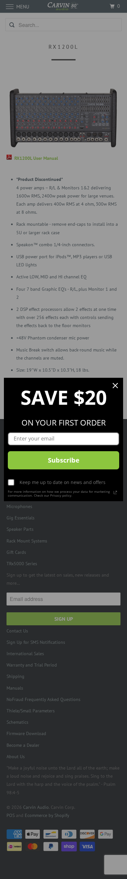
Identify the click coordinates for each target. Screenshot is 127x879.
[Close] (115, 385)
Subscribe (63, 460)
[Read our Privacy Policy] (115, 492)
